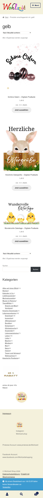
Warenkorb (33, 492)
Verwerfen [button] (6, 487)
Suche (21, 494)
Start (6, 17)
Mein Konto (7, 494)
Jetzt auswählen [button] (21, 110)
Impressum (7, 413)
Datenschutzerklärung (11, 474)
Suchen (5, 265)
